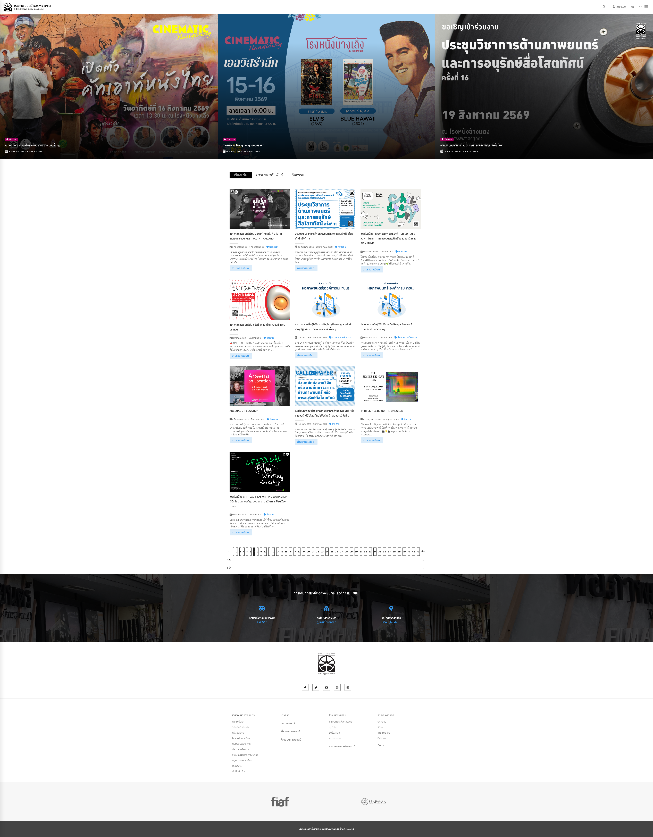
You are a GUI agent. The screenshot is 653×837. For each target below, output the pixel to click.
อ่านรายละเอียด (240, 268)
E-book (382, 738)
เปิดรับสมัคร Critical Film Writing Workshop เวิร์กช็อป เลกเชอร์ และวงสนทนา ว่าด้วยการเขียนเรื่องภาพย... (258, 501)
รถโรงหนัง (334, 733)
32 (365, 551)
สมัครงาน (237, 766)
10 (265, 551)
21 (313, 551)
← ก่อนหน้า (229, 553)
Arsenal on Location (244, 411)
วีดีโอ (380, 727)
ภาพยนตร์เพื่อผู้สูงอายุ (341, 722)
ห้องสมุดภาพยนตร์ (291, 739)
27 (341, 551)
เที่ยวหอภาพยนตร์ (290, 731)
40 (404, 551)
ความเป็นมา (238, 722)
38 (394, 551)
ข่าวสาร (285, 715)
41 (409, 551)
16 (290, 551)
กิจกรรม (297, 175)
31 (361, 551)
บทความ (382, 722)
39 (399, 551)
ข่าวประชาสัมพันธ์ (269, 175)
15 (286, 551)
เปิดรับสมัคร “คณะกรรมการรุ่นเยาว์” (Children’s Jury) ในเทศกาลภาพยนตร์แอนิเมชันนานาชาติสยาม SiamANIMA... (388, 238)
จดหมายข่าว (384, 733)
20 (308, 551)
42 (413, 551)
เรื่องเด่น (240, 175)
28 (346, 551)
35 (379, 551)
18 (299, 551)
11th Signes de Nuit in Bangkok (382, 411)
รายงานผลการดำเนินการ (245, 755)
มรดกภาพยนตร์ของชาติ (342, 746)
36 (384, 551)
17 (295, 551)
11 (269, 551)
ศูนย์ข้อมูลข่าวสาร (241, 744)
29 (351, 551)
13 (278, 551)
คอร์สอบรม (335, 738)
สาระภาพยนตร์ (386, 715)
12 (273, 551)
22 (317, 551)
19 (303, 551)
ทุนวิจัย (333, 727)
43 (418, 551)
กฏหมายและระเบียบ (242, 760)
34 (375, 551)
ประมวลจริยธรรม (241, 749)
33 (370, 551)
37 (389, 551)
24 (327, 551)
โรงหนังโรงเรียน (337, 715)
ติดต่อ (381, 745)
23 (322, 551)
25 (331, 551)
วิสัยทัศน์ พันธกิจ (240, 727)
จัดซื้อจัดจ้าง (239, 771)
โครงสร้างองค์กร (241, 738)
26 (336, 551)
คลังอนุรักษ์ (238, 733)
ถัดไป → (423, 553)
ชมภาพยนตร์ (288, 723)
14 (282, 551)
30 (356, 551)
